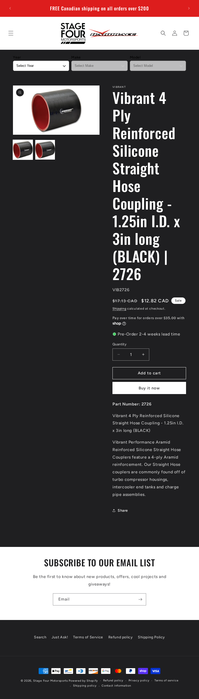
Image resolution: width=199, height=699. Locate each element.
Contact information (116, 685)
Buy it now (149, 388)
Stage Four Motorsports (50, 680)
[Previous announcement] (10, 8)
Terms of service (166, 680)
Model (135, 57)
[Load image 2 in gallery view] (45, 150)
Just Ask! (60, 637)
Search (40, 637)
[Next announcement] (189, 8)
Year (17, 57)
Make (76, 57)
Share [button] (123, 510)
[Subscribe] (140, 599)
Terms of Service (88, 637)
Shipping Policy (151, 637)
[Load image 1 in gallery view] (23, 150)
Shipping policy (85, 685)
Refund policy (120, 637)
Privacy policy (139, 680)
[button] (11, 33)
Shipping (119, 308)
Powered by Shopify (83, 680)
